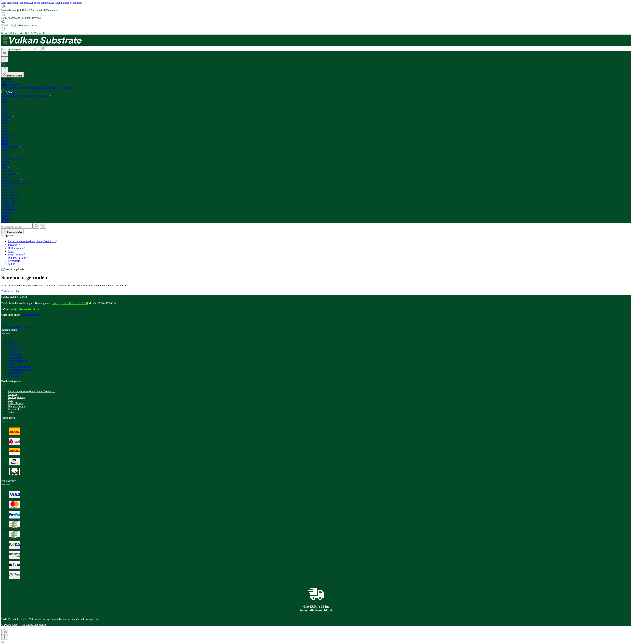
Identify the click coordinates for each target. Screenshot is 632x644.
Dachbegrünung (16, 397)
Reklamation (14, 355)
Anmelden (6, 81)
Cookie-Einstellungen (19, 366)
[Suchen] (35, 48)
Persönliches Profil (22, 87)
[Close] (2, 642)
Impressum (13, 375)
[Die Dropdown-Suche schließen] (43, 48)
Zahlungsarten (50, 87)
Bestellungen (64, 87)
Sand (10, 400)
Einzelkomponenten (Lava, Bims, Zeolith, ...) (31, 391)
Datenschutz (14, 372)
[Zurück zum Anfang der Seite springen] (4, 637)
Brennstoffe (14, 409)
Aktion (11, 412)
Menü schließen (14, 76)
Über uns (12, 340)
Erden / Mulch (15, 403)
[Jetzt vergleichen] (4, 631)
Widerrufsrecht (15, 357)
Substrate (12, 394)
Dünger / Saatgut (17, 406)
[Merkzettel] (3, 65)
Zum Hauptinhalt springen (15, 2)
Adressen (37, 87)
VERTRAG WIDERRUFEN (16, 327)
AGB (11, 363)
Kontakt (12, 352)
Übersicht (6, 87)
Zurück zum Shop (10, 291)
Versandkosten (15, 349)
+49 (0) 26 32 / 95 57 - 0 (70, 303)
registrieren (12, 84)
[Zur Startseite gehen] (42, 44)
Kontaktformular (30, 314)
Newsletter (13, 343)
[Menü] (4, 54)
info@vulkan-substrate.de (25, 309)
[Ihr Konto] (4, 69)
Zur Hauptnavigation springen (66, 2)
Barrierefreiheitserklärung (21, 369)
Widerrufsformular (17, 360)
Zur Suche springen (39, 2)
